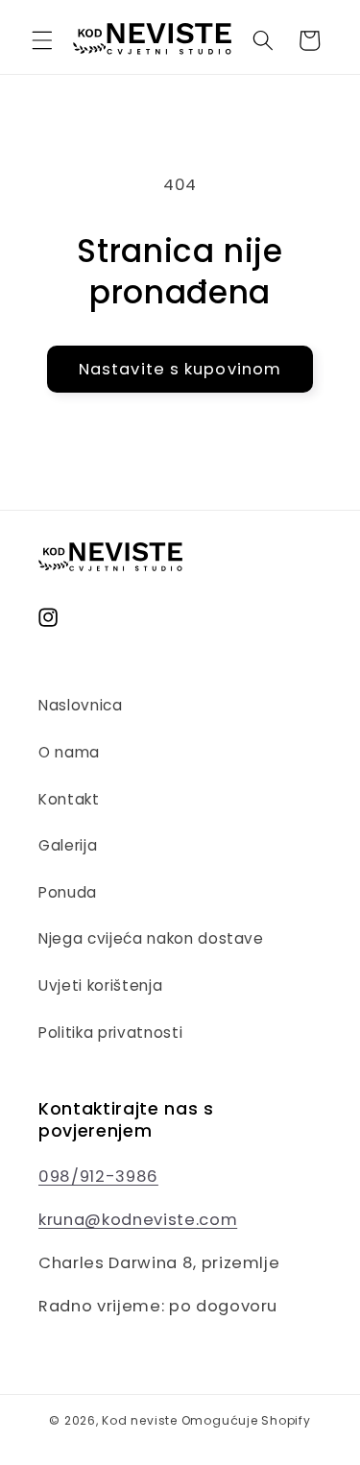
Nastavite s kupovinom (180, 369)
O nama (69, 752)
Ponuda (67, 892)
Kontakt (69, 799)
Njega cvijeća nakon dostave (151, 938)
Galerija (67, 845)
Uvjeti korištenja (100, 985)
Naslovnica (80, 705)
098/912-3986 (98, 1176)
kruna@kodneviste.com (137, 1220)
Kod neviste (139, 1420)
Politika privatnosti (110, 1032)
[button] (42, 40)
